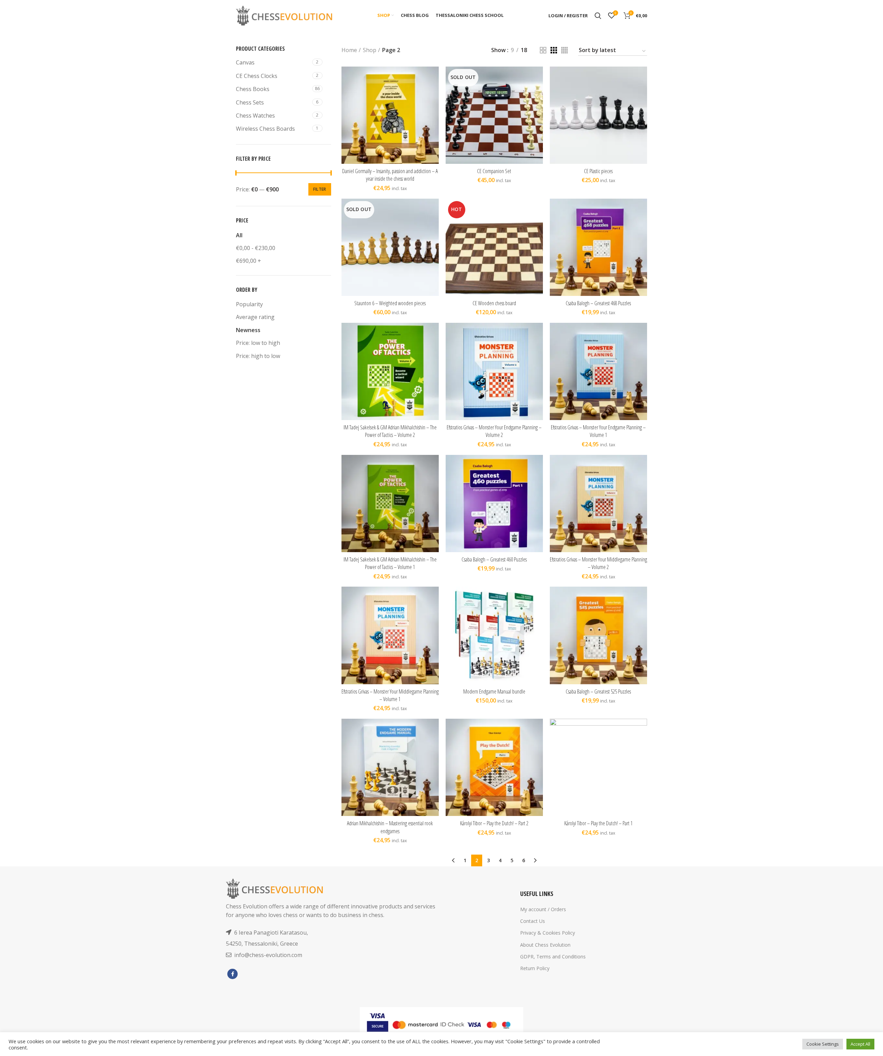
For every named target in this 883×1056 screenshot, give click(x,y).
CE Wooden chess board (494, 303)
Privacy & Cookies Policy (547, 932)
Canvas (245, 62)
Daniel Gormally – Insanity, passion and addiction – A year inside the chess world (390, 174)
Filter (319, 189)
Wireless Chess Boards (265, 128)
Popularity (249, 304)
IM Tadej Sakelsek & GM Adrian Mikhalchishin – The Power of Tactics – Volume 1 (390, 563)
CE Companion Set (494, 171)
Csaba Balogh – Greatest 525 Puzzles (598, 691)
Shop (369, 50)
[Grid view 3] (553, 50)
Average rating (255, 317)
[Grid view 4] (564, 50)
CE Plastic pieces (598, 171)
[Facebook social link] (232, 974)
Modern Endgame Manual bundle (494, 691)
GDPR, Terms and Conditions (553, 956)
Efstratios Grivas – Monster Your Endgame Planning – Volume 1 (598, 431)
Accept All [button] (860, 1044)
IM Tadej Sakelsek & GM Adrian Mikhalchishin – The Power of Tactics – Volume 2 (390, 431)
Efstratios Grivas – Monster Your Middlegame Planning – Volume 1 (390, 695)
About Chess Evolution (545, 945)
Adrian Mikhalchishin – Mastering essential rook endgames (390, 827)
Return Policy (534, 968)
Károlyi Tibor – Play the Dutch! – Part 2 (494, 823)
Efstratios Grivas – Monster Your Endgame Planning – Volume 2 (494, 431)
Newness (248, 330)
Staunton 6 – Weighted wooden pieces (390, 303)
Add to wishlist (433, 109)
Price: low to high (258, 343)
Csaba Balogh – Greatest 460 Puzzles (494, 559)
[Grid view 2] (543, 50)
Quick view (433, 93)
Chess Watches (255, 115)
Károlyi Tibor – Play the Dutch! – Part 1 (598, 823)
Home (349, 50)
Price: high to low (258, 356)
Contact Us (532, 921)
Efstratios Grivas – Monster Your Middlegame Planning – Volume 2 (598, 563)
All (239, 235)
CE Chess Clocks (256, 76)
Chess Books (252, 89)
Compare (433, 78)
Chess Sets (250, 102)
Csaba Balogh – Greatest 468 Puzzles (598, 303)
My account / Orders (543, 909)
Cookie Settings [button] (822, 1044)
